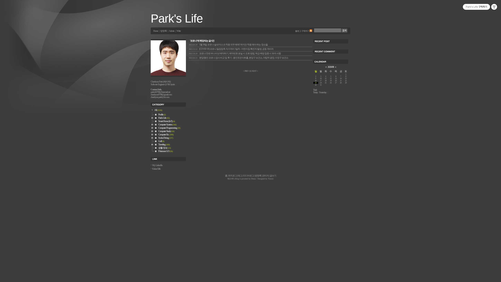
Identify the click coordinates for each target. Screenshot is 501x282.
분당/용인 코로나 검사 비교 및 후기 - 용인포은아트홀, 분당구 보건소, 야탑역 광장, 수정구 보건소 (238, 58)
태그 (240, 175)
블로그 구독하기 (302, 31)
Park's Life (177, 18)
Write (179, 31)
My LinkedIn (157, 165)
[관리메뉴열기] (494, 7)
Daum (253, 179)
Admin (171, 31)
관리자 (265, 175)
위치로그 (232, 175)
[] (250, 71)
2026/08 (331, 67)
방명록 (163, 31)
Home (155, 31)
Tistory (271, 179)
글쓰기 (273, 175)
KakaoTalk (156, 169)
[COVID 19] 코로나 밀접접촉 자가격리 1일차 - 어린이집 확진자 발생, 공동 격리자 (231, 49)
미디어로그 (248, 175)
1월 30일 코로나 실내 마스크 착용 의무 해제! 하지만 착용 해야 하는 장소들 (228, 44)
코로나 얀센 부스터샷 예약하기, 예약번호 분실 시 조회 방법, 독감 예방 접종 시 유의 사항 (235, 53)
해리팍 (230, 179)
